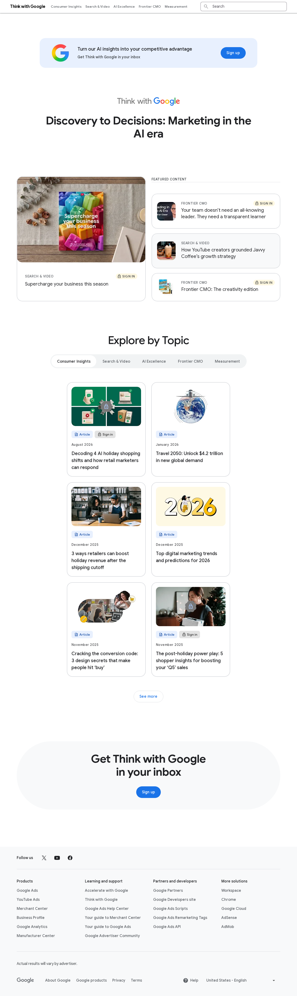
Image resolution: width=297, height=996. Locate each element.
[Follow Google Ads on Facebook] (70, 857)
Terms (136, 980)
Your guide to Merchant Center (113, 917)
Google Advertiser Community (112, 936)
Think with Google (101, 899)
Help (194, 980)
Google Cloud (233, 908)
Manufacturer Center (36, 936)
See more (148, 696)
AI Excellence (124, 6)
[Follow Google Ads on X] (44, 857)
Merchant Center (32, 908)
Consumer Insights (66, 6)
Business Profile (31, 917)
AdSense (229, 917)
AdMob (227, 926)
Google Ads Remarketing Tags (180, 917)
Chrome (228, 899)
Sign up (233, 53)
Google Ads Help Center (107, 908)
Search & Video (97, 6)
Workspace (231, 890)
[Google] (25, 980)
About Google (58, 980)
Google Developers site (174, 899)
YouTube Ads (28, 899)
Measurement (176, 6)
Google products (91, 980)
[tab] (74, 361)
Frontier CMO (150, 6)
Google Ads (27, 890)
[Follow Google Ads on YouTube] (57, 857)
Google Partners (168, 890)
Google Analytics (32, 926)
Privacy (118, 980)
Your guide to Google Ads (108, 926)
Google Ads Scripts (170, 908)
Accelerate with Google (106, 890)
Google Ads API (167, 926)
